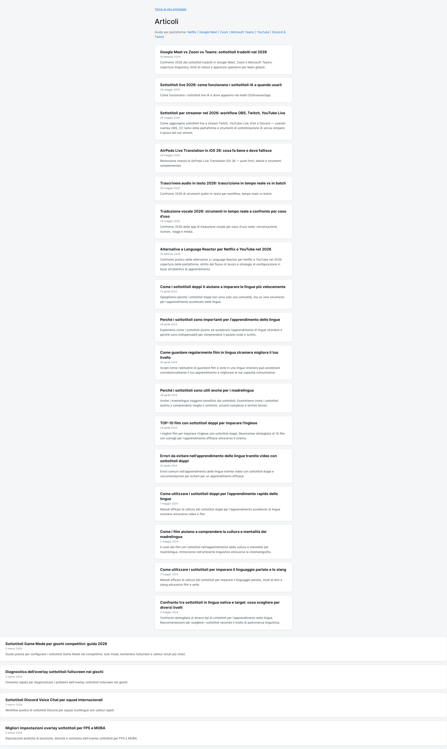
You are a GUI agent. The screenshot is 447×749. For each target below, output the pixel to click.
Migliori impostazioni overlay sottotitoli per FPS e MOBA (55, 728)
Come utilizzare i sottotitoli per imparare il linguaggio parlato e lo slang (223, 569)
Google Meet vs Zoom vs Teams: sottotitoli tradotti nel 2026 (213, 52)
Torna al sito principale (170, 9)
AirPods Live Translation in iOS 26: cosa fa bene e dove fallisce (216, 150)
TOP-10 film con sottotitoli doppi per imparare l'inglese (208, 423)
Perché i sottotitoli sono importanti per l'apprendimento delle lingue (220, 319)
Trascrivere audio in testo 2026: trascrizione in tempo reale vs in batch (223, 183)
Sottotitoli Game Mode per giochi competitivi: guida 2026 (56, 644)
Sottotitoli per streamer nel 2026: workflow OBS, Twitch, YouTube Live (222, 113)
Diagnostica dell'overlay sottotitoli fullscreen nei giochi (54, 672)
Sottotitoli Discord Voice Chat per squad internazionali (54, 700)
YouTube (263, 32)
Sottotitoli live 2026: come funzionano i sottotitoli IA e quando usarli (221, 85)
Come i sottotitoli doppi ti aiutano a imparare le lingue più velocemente (222, 287)
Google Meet (208, 32)
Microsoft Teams (242, 32)
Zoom (224, 32)
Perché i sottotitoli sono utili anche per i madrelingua (207, 390)
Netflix (191, 32)
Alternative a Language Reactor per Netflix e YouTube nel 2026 (215, 249)
